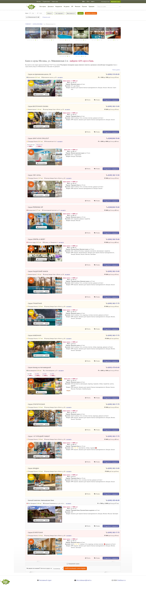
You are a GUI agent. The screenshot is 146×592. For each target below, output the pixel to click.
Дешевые (51, 6)
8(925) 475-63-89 (113, 367)
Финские (77, 6)
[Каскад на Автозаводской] (113, 33)
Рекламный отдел (45, 580)
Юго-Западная (34, 503)
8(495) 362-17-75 (113, 303)
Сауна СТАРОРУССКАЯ (36, 404)
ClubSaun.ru (121, 580)
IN (84, 1)
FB (88, 1)
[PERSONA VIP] (65, 33)
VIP (72, 6)
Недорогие (58, 6)
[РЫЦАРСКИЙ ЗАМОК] (97, 33)
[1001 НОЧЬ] (49, 33)
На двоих (66, 6)
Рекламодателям (105, 1)
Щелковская (34, 77)
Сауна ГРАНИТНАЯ (35, 303)
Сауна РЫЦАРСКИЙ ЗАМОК (38, 271)
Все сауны (43, 6)
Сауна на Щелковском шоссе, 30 (39, 74)
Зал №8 (30, 374)
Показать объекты (91, 13)
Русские (84, 6)
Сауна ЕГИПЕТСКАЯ (35, 532)
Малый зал (39, 145)
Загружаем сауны (73, 564)
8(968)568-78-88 (113, 138)
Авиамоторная (34, 109)
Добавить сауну (116, 1)
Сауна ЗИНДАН (33, 468)
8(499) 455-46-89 (113, 500)
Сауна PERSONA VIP (35, 207)
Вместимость (70, 13)
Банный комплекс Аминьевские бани (41, 500)
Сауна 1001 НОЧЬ (34, 175)
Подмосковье (46, 1)
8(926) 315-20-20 (113, 74)
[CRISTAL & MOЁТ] (81, 33)
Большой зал (31, 145)
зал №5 (45, 374)
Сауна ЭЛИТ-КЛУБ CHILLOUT (38, 138)
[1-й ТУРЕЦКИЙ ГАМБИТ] (65, 49)
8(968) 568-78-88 (113, 239)
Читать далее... (116, 70)
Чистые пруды (34, 242)
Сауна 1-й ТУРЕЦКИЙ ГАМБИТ (39, 436)
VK (93, 1)
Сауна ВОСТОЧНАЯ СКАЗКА (38, 106)
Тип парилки (59, 13)
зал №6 (53, 374)
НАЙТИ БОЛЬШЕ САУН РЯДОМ (75, 568)
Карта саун (55, 1)
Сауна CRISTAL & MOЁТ (36, 239)
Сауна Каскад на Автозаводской (39, 367)
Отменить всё (46, 17)
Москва (39, 1)
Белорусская (34, 210)
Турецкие (91, 6)
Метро (49, 13)
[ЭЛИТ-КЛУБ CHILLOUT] (32, 33)
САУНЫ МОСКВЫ (37, 24)
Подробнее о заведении (111, 100)
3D (47, 94)
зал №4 (37, 374)
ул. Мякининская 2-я (32, 17)
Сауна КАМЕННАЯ (34, 335)
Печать (88, 100)
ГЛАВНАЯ (28, 24)
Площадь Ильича (35, 141)
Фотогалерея (39, 94)
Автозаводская (34, 370)
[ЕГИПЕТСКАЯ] (81, 49)
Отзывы (97, 100)
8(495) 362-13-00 (113, 106)
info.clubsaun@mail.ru (83, 580)
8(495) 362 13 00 (113, 175)
